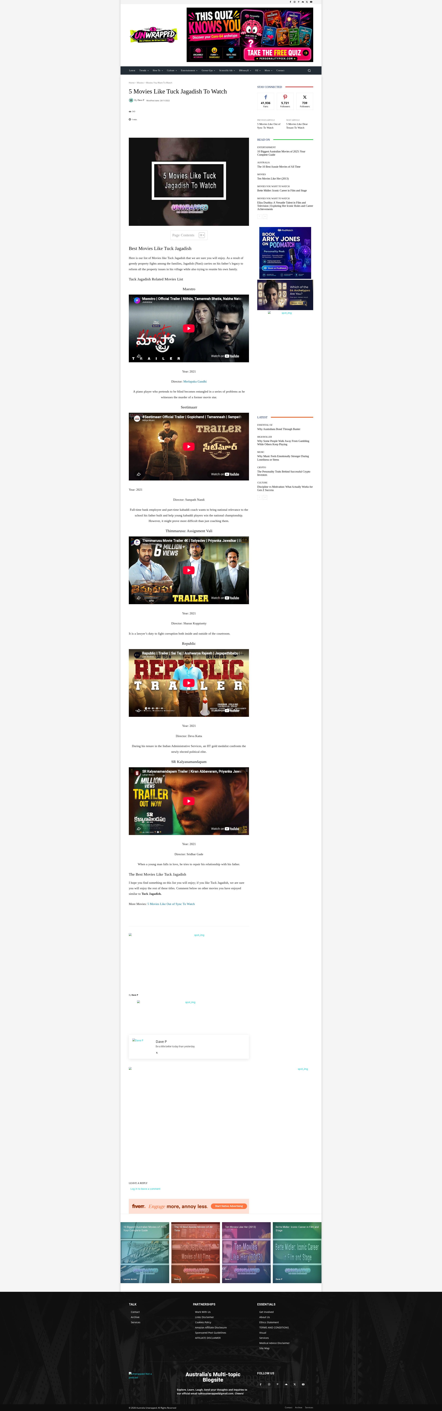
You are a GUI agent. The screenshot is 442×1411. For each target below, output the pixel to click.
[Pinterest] (299, 2)
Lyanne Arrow (130, 1279)
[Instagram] (294, 2)
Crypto (261, 467)
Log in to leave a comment (145, 1188)
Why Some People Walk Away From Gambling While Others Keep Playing (283, 443)
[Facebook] (290, 2)
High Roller (264, 437)
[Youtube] (311, 2)
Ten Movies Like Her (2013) (273, 178)
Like (266, 95)
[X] (307, 2)
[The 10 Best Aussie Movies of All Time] (195, 1252)
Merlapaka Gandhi (195, 381)
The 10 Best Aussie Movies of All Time (278, 166)
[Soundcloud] (303, 2)
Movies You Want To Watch (159, 82)
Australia (263, 162)
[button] (309, 70)
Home (132, 82)
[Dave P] (131, 100)
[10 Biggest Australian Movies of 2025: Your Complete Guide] (145, 1252)
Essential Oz (264, 425)
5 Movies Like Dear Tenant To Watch (297, 126)
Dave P (141, 100)
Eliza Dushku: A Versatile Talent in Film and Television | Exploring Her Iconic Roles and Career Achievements (285, 206)
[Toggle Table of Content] (200, 235)
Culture (262, 483)
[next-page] (265, 216)
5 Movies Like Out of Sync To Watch (171, 904)
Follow (285, 95)
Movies (140, 82)
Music (260, 452)
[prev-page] (259, 216)
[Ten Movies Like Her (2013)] (246, 1252)
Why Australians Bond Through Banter (278, 429)
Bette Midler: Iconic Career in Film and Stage (282, 190)
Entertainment (266, 147)
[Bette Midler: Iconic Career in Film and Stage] (297, 1252)
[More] (211, 129)
